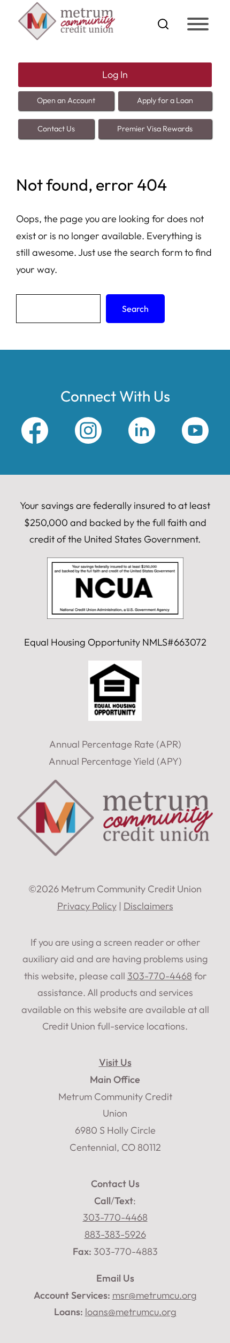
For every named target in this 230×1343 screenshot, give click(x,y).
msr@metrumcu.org (154, 1295)
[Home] (66, 36)
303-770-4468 (115, 1217)
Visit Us (115, 1062)
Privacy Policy (87, 906)
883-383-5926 (115, 1234)
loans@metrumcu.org (131, 1312)
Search (135, 308)
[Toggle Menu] (198, 24)
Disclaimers (148, 906)
